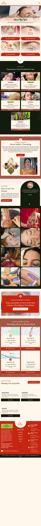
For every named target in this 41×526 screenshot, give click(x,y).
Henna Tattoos (20, 124)
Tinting (30, 104)
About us (20, 436)
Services (20, 434)
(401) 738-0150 (31, 38)
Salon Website (33, 455)
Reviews (20, 439)
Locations (20, 432)
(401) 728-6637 (11, 38)
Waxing (10, 104)
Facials (30, 84)
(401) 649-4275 (11, 54)
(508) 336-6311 (31, 54)
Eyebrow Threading (10, 84)
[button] (39, 3)
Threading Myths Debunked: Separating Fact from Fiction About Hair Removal (29, 396)
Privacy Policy (27, 455)
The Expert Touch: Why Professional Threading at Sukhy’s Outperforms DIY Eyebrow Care (10, 396)
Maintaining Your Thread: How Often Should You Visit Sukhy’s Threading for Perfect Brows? (10, 411)
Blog (20, 441)
